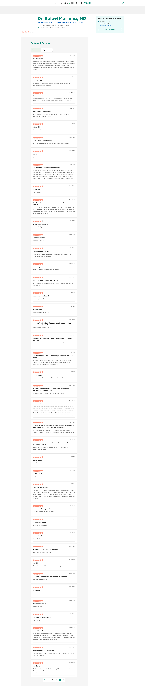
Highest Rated (47, 50)
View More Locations (106, 25)
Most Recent (36, 50)
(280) (33, 32)
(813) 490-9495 (110, 29)
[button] (123, 3)
